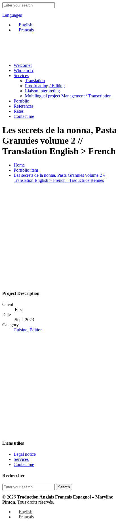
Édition (36, 329)
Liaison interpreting (42, 90)
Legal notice (25, 454)
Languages (12, 15)
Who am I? (23, 70)
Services (21, 75)
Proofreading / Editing (45, 85)
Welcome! (23, 65)
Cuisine (20, 329)
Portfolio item (26, 170)
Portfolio (21, 101)
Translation (35, 80)
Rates (19, 111)
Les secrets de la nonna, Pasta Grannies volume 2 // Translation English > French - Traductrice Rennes (59, 178)
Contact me (24, 116)
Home (19, 165)
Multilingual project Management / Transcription (68, 95)
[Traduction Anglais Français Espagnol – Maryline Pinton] (20, 55)
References (23, 106)
